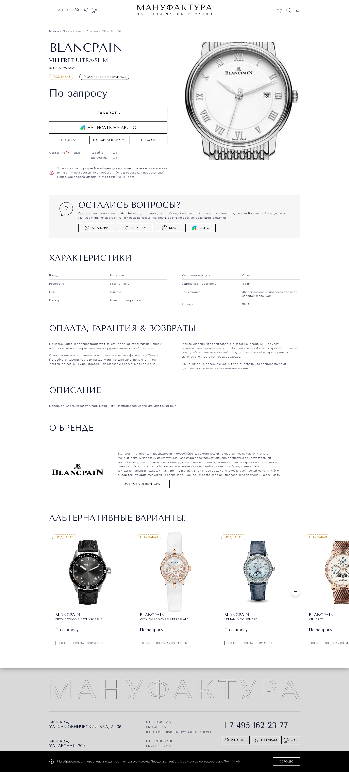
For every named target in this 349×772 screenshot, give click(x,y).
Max (172, 228)
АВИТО (204, 228)
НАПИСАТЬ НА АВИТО (111, 127)
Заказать (108, 113)
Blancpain (117, 275)
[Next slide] (295, 591)
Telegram (138, 228)
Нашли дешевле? (108, 140)
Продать (148, 140)
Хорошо (286, 761)
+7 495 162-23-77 (255, 725)
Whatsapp (99, 228)
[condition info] (67, 153)
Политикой (232, 761)
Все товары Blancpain (143, 484)
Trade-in (68, 140)
